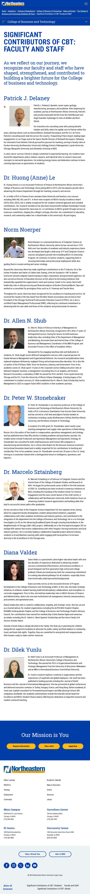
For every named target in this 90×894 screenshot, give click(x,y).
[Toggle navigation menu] (86, 4)
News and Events (69, 11)
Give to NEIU (60, 854)
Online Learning (9, 780)
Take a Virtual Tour (32, 854)
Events (49, 790)
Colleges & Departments (26, 11)
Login (60, 875)
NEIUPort (7, 785)
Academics (12, 11)
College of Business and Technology (31, 22)
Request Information (21, 746)
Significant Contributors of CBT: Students (44, 885)
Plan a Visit (49, 746)
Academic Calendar (54, 780)
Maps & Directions (53, 785)
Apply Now (73, 746)
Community (8, 799)
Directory (50, 795)
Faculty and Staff (71, 885)
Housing (7, 790)
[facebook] (6, 865)
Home (4, 11)
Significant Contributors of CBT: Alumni (53, 888)
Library (49, 799)
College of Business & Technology (49, 11)
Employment (8, 795)
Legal (56, 875)
